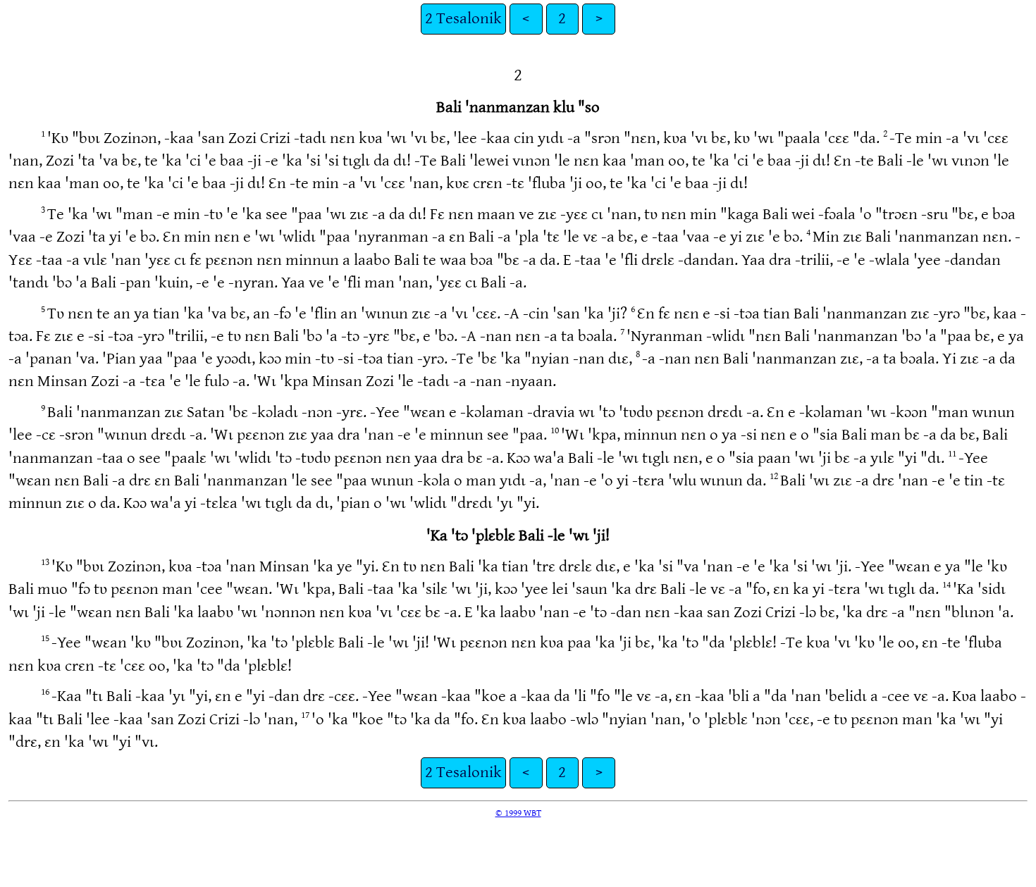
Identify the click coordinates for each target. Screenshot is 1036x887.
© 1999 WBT (518, 813)
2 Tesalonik (463, 18)
